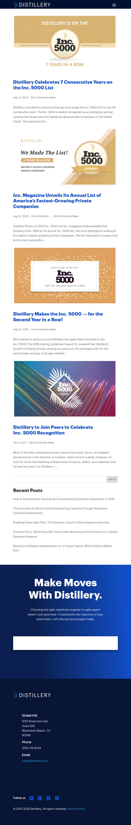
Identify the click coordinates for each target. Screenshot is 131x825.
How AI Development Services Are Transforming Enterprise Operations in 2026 (64, 499)
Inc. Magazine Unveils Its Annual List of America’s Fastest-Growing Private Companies (57, 201)
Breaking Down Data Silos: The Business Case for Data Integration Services (61, 522)
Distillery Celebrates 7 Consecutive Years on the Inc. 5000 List (62, 85)
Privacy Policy (76, 809)
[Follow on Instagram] (48, 798)
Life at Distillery (40, 216)
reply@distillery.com (35, 761)
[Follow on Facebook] (40, 798)
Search (112, 479)
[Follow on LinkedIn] (31, 798)
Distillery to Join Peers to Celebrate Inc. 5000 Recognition (53, 430)
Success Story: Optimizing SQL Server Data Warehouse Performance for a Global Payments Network (65, 534)
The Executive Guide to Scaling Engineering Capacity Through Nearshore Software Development (60, 511)
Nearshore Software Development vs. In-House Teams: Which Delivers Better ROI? (62, 548)
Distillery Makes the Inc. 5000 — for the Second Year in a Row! (58, 317)
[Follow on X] (57, 798)
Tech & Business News (43, 97)
